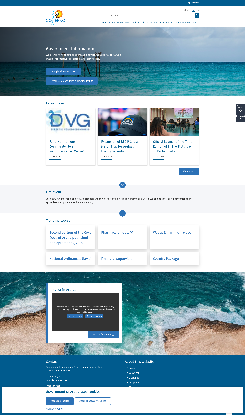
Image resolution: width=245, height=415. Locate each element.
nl (198, 10)
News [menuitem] (195, 22)
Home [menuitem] (105, 22)
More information (102, 334)
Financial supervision (118, 259)
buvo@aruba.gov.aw (56, 380)
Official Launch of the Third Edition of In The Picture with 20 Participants (174, 146)
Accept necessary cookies (92, 401)
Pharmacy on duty (115, 233)
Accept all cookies (60, 401)
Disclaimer (134, 377)
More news (188, 171)
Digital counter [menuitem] (149, 22)
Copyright (134, 372)
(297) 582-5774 (53, 386)
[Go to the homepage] (55, 17)
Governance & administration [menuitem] (174, 22)
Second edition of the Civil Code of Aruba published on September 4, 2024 (70, 238)
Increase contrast (240, 107)
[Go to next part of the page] (122, 185)
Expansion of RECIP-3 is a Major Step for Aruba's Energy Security (119, 146)
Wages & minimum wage (172, 233)
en (193, 10)
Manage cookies (55, 408)
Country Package (166, 259)
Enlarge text (240, 116)
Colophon (134, 382)
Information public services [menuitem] (125, 22)
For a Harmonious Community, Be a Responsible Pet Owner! (66, 146)
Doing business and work (64, 71)
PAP (188, 10)
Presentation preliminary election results (72, 81)
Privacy (132, 368)
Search (197, 15)
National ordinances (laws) (70, 259)
